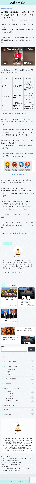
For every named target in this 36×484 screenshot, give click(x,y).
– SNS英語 (19, 391)
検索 (2, 346)
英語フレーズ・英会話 (18, 388)
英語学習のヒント (18, 405)
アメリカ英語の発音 (18, 379)
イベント (19, 374)
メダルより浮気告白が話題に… (11, 470)
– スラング (19, 394)
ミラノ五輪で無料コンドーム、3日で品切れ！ (16, 468)
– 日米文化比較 (19, 369)
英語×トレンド (18, 383)
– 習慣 (19, 372)
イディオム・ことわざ (19, 400)
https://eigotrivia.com (16, 272)
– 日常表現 (19, 398)
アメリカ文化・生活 (6, 8)
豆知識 (18, 410)
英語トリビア (18, 2)
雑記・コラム (18, 414)
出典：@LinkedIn (18, 174)
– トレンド (19, 396)
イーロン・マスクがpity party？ (12, 462)
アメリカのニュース (18, 361)
